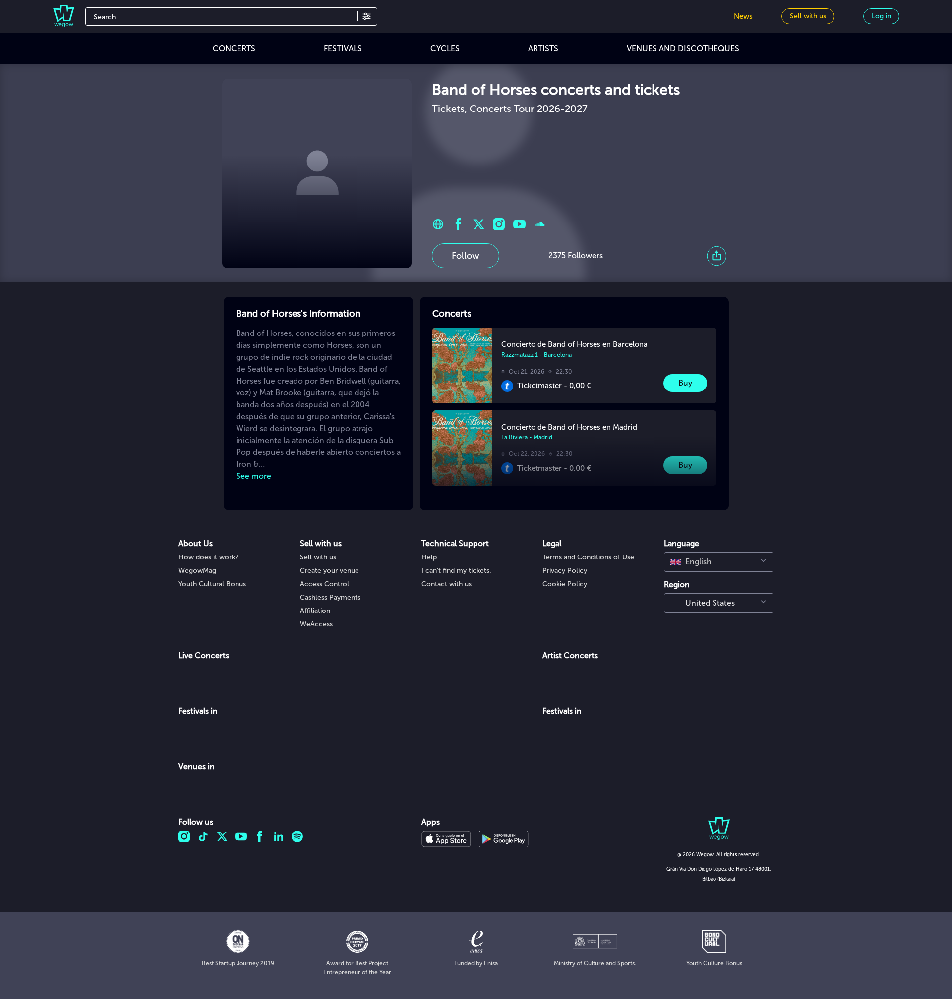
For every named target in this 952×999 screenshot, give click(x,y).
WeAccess (316, 624)
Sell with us (318, 557)
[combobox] (718, 562)
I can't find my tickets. (456, 570)
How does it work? (208, 557)
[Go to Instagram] (499, 224)
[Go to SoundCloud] (540, 224)
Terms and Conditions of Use (588, 557)
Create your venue (329, 570)
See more (253, 476)
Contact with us (446, 584)
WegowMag (197, 570)
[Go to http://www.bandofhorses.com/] (438, 224)
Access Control (324, 584)
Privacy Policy (564, 570)
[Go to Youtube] (519, 224)
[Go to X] (479, 224)
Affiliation (315, 611)
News (743, 16)
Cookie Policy (564, 584)
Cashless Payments (330, 597)
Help (429, 557)
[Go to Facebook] (458, 224)
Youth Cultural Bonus (212, 584)
